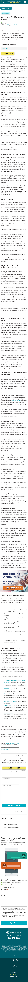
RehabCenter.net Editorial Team (12, 743)
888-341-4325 (14, 938)
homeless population (16, 400)
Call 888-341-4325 (14, 768)
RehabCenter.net (15, 979)
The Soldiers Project (8, 713)
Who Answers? (23, 770)
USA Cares (6, 688)
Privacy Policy (13, 966)
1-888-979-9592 (14, 2)
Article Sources (4, 749)
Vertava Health (13, 976)
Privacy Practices (14, 968)
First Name (4, 889)
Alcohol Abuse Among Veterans (10, 824)
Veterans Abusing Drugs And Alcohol (11, 827)
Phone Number (5, 902)
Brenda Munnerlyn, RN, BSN (11, 24)
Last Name (4, 896)
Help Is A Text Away (6, 8)
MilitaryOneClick (8, 705)
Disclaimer (13, 972)
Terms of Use (13, 970)
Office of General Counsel (10, 701)
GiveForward (7, 693)
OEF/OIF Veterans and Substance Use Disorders (14, 822)
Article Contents (5, 48)
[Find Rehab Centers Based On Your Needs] (14, 932)
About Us (13, 963)
